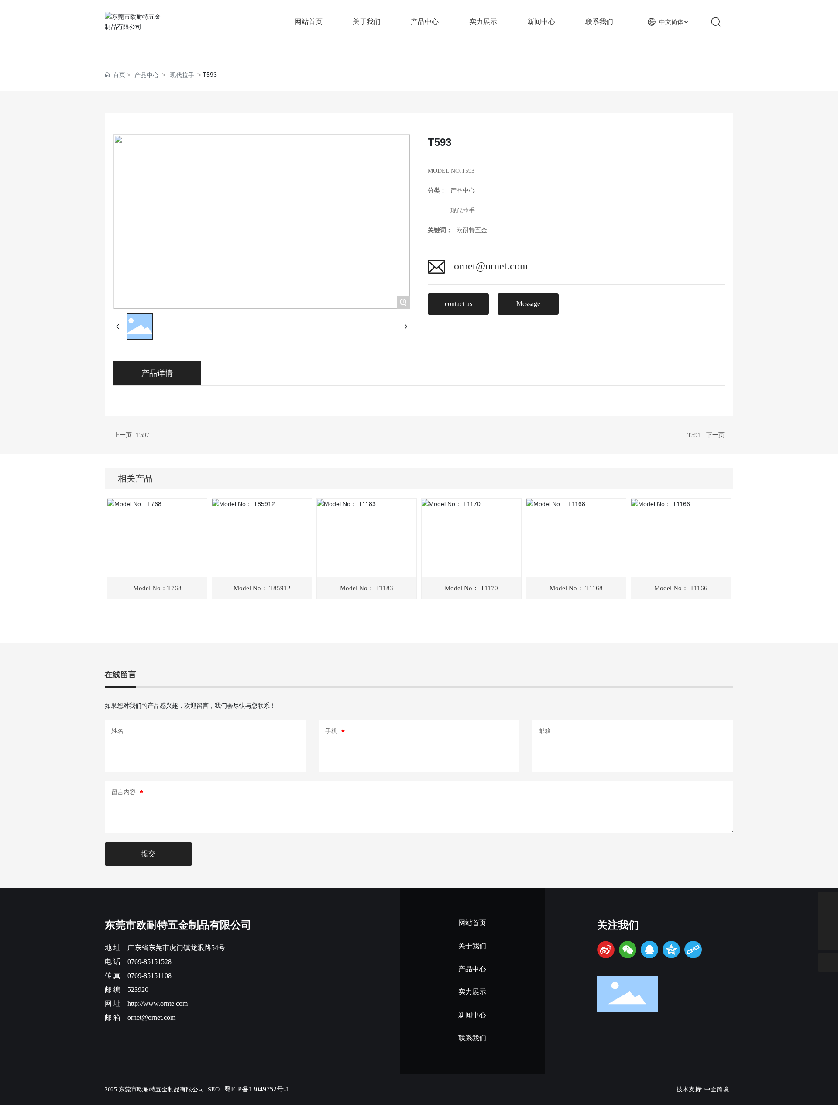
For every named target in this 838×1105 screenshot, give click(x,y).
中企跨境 (716, 1089)
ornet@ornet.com (491, 266)
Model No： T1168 (576, 588)
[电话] (828, 921)
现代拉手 (182, 75)
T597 (142, 435)
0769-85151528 (149, 961)
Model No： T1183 (366, 588)
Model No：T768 (157, 588)
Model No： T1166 (680, 588)
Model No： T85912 (262, 588)
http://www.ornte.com (157, 1003)
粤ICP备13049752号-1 (256, 1089)
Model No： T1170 (471, 588)
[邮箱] (828, 901)
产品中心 (146, 75)
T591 (694, 435)
